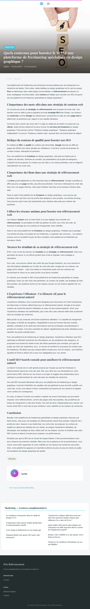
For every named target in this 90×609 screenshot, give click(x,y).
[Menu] (48, 3)
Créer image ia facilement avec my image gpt (23, 530)
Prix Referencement (14, 564)
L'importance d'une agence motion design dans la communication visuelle (24, 524)
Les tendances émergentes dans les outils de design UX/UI (23, 516)
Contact (6, 595)
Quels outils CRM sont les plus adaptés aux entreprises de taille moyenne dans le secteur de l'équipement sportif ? (65, 527)
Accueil (9, 79)
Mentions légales (10, 591)
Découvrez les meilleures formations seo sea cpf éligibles (65, 543)
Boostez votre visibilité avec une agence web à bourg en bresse (65, 536)
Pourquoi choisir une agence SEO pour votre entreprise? (23, 536)
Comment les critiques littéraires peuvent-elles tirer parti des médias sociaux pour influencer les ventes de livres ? (64, 517)
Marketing (9, 47)
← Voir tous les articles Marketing (20, 488)
